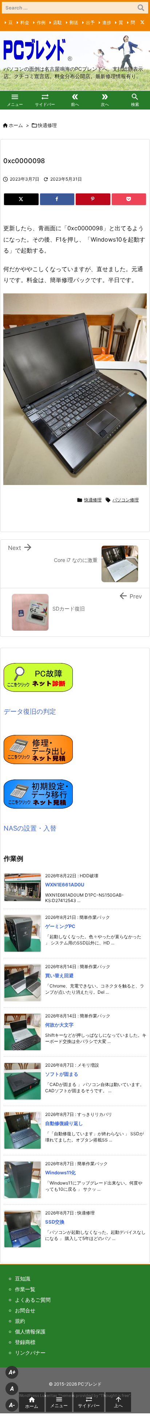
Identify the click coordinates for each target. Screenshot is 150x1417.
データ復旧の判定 (30, 711)
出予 (90, 22)
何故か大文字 (59, 1025)
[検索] (140, 8)
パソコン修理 (125, 500)
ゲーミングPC (60, 926)
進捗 (106, 22)
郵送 (74, 22)
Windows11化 (60, 1172)
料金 (24, 22)
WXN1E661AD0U (64, 884)
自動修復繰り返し (64, 1123)
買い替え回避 (59, 975)
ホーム (16, 125)
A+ (12, 1372)
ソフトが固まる (61, 1074)
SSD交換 (54, 1222)
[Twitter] (142, 22)
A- (12, 1405)
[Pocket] (129, 199)
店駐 (57, 22)
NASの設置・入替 (30, 828)
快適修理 (47, 125)
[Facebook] (57, 199)
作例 (41, 22)
